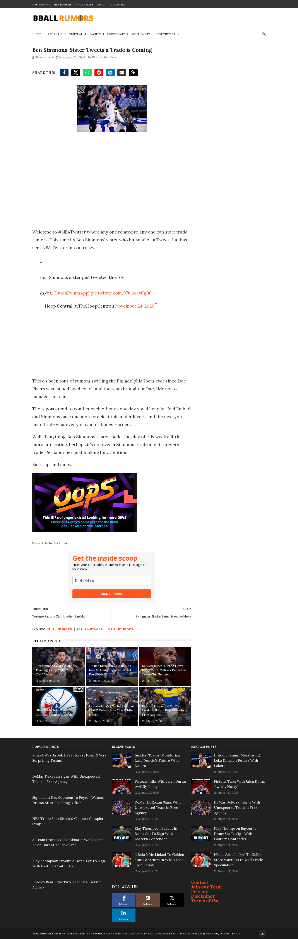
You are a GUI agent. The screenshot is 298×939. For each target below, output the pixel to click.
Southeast (116, 34)
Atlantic (55, 34)
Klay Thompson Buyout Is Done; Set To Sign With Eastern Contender (156, 833)
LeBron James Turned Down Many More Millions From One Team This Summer (164, 670)
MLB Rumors (62, 4)
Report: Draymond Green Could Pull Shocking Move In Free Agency (163, 710)
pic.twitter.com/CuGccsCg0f (121, 293)
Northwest (166, 34)
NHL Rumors (84, 4)
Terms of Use (205, 900)
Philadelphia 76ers (104, 57)
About (101, 4)
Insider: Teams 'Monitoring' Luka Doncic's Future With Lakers (158, 760)
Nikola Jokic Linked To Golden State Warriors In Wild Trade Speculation (159, 859)
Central (76, 34)
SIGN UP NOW (111, 594)
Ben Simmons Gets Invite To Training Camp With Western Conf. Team (57, 670)
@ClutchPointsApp (69, 293)
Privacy (199, 891)
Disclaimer (203, 896)
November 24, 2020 (134, 306)
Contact (199, 882)
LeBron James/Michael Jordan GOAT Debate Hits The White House (111, 710)
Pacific (95, 34)
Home (36, 34)
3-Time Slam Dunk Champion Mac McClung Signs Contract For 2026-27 (110, 670)
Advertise (117, 4)
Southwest (141, 34)
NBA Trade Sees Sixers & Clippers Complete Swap (54, 712)
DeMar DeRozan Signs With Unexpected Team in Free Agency (158, 807)
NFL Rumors (41, 4)
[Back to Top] (262, 933)
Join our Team (206, 887)
